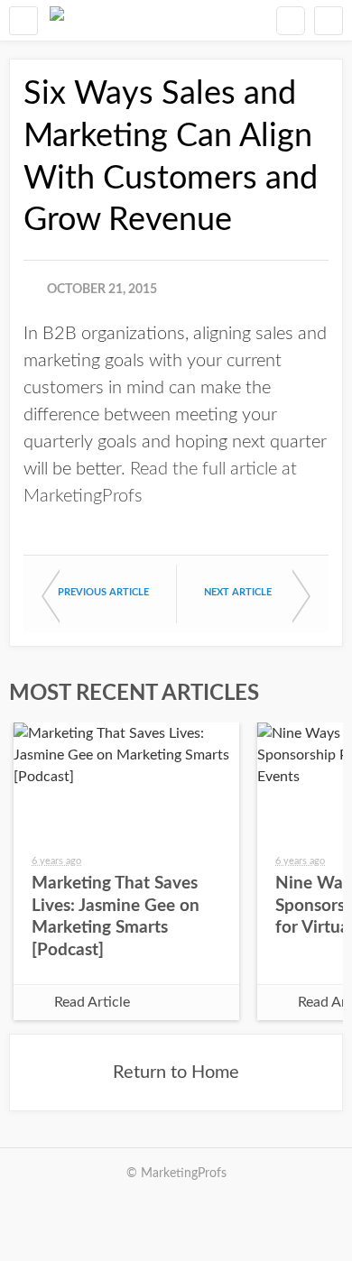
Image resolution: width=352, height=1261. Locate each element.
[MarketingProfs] (57, 20)
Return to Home (176, 1072)
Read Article (92, 1002)
